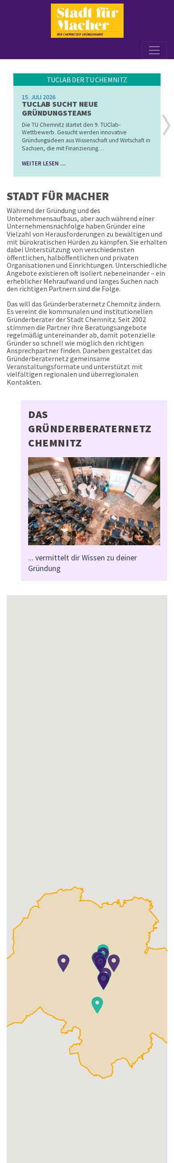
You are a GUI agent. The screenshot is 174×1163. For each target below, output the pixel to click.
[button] (167, 124)
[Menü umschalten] (154, 50)
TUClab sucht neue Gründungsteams (60, 108)
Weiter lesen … (44, 163)
